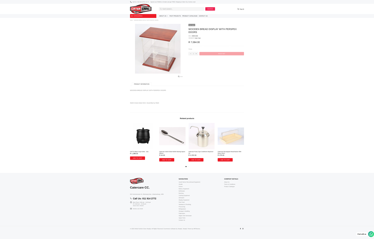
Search (210, 9)
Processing (182, 206)
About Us (226, 182)
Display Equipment (184, 200)
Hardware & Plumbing (185, 204)
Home (131, 20)
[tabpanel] (143, 143)
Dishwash (181, 197)
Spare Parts (182, 218)
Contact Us (182, 220)
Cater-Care (140, 9)
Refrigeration (182, 209)
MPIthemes (197, 228)
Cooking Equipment (184, 195)
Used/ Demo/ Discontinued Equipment (189, 182)
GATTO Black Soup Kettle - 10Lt (139, 151)
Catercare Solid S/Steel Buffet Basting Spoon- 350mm (172, 152)
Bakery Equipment (184, 188)
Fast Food (181, 202)
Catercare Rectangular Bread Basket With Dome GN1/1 (229, 152)
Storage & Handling (184, 211)
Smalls (181, 184)
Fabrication (182, 213)
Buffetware (182, 191)
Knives (181, 186)
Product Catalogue (229, 186)
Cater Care (198, 38)
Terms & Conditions (229, 184)
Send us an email (138, 208)
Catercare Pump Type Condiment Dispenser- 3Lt (201, 152)
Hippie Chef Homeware (185, 215)
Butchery (181, 193)
